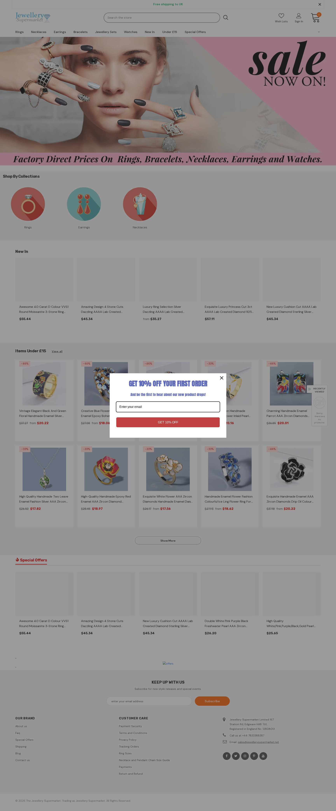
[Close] (221, 378)
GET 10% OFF (168, 422)
